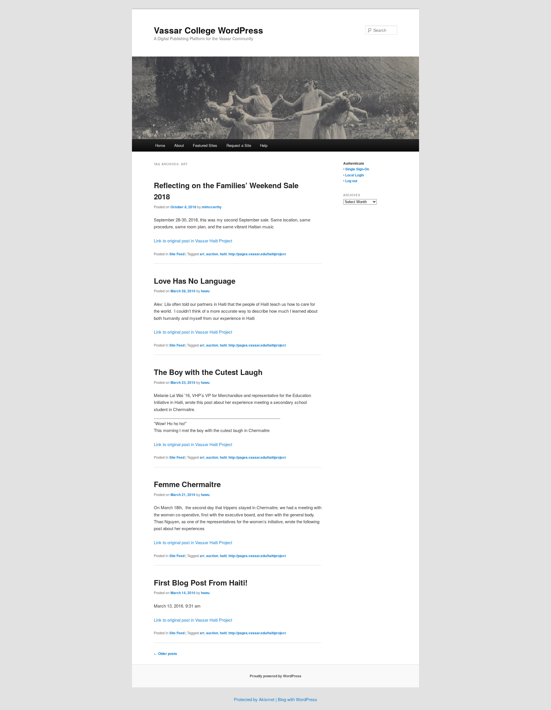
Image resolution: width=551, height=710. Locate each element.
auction (212, 253)
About (179, 145)
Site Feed (177, 253)
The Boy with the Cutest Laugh (208, 372)
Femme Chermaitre (187, 484)
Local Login (354, 175)
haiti (223, 253)
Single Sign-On (357, 169)
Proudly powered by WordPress (275, 675)
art (202, 253)
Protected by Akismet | (256, 699)
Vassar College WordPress (208, 30)
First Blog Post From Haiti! (201, 582)
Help (263, 145)
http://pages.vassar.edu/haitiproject (257, 253)
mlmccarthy (212, 206)
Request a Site (238, 145)
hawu (205, 290)
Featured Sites (205, 145)
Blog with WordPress (297, 699)
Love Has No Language (194, 280)
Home (160, 145)
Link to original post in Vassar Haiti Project (193, 241)
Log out (351, 180)
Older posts (165, 653)
